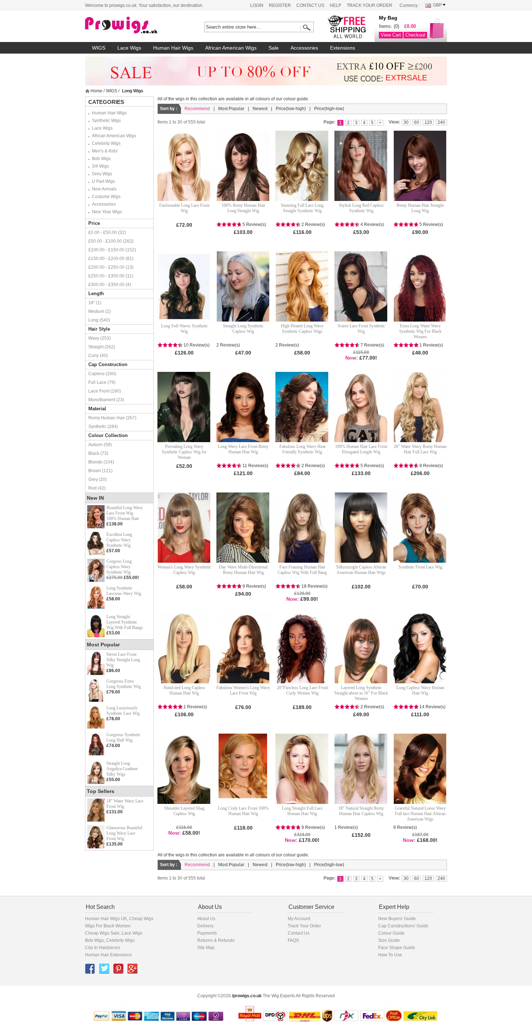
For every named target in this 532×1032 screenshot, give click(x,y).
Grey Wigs (102, 173)
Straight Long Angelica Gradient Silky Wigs (122, 769)
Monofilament (101, 399)
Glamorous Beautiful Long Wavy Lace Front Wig (124, 833)
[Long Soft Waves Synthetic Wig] (184, 286)
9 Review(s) (254, 586)
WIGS (111, 90)
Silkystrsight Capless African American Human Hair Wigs (361, 570)
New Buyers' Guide (397, 918)
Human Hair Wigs (109, 113)
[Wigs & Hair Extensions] (134, 25)
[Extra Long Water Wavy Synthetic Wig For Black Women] (420, 286)
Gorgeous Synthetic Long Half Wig (123, 737)
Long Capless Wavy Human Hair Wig (420, 690)
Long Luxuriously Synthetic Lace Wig (123, 710)
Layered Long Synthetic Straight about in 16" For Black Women (361, 693)
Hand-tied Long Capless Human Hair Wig (184, 690)
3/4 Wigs (100, 166)
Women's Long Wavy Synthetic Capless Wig (184, 570)
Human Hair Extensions (108, 954)
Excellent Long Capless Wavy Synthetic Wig (119, 540)
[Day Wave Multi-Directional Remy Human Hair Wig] (243, 527)
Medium (96, 311)
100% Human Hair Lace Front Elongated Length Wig (361, 449)
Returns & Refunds (216, 940)
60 (416, 122)
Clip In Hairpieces (102, 947)
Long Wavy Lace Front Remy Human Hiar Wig (243, 449)
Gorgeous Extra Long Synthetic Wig (123, 684)
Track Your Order (369, 5)
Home (96, 90)
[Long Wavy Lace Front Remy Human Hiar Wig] (243, 407)
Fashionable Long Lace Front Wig (184, 208)
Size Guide (389, 940)
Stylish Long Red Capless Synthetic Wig (361, 208)
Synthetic (97, 426)
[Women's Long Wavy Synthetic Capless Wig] (184, 527)
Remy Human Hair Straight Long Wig (420, 208)
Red (92, 488)
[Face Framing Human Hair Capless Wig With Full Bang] (302, 527)
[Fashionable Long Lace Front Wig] (184, 166)
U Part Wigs (103, 181)
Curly (93, 355)
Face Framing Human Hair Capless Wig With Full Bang (302, 570)
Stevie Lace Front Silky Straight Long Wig (123, 660)
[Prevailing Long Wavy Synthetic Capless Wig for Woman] (184, 407)
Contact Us (310, 5)
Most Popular (231, 108)
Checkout (415, 35)
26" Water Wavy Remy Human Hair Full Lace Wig (420, 449)
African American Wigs (114, 135)
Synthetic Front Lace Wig (420, 567)
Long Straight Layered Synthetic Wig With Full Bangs (124, 622)
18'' (91, 302)
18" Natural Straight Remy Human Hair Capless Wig (361, 811)
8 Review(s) (431, 465)
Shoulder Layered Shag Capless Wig (184, 811)
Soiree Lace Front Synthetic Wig (361, 328)
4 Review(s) (372, 224)
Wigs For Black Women (108, 925)
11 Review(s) (255, 465)
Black (93, 453)
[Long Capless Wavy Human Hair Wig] (420, 648)
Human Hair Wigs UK (106, 918)
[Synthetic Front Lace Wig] (420, 527)
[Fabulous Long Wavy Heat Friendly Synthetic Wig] (302, 407)
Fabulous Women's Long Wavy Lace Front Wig (243, 690)
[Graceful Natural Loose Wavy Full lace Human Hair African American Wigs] (420, 769)
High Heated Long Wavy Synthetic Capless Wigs (302, 328)
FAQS (293, 940)
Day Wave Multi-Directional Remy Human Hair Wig (243, 570)
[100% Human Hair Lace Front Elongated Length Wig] (361, 407)
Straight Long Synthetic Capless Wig (243, 328)
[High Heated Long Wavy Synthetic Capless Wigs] (302, 286)
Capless (96, 373)
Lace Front (98, 391)
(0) (396, 26)
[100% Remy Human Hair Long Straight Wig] (243, 166)
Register (280, 5)
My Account (299, 918)
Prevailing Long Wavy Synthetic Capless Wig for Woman (184, 452)
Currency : (410, 5)
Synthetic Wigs (106, 120)
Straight (96, 346)
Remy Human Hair (106, 417)
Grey (93, 479)
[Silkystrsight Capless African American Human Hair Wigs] (361, 527)
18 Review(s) (314, 586)
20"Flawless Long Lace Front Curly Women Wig (302, 690)
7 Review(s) (372, 345)
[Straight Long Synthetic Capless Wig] (243, 286)
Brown (94, 470)
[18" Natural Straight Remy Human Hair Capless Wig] (361, 769)
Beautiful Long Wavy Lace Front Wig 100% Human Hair (124, 513)
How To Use (390, 954)
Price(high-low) (329, 108)
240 (441, 122)
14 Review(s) (432, 706)
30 (406, 122)
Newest (260, 108)
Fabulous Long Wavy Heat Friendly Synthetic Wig (302, 449)
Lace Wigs (102, 128)
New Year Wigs (107, 211)
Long (93, 320)
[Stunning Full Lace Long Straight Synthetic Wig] (302, 166)
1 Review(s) (431, 345)
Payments (207, 933)
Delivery (205, 925)
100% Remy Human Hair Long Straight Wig (243, 208)
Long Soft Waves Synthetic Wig (184, 328)
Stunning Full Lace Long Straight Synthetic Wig (302, 208)
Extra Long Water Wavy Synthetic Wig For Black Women (420, 331)
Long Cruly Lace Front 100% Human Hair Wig (243, 811)
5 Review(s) (254, 224)
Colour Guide (391, 933)
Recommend (197, 108)
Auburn (95, 444)
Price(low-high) (291, 108)
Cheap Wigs (141, 918)
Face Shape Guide (396, 947)
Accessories (104, 204)
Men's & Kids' (105, 151)
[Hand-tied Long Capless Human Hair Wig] (184, 648)
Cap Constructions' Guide (403, 925)
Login (256, 5)
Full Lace (97, 382)
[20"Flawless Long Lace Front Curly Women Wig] (302, 648)
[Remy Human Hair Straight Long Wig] (420, 166)
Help (335, 5)
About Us (206, 918)
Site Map (206, 947)
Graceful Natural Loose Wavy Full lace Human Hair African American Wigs (420, 814)
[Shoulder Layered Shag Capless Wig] (184, 769)
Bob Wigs (101, 158)
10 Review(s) (196, 345)
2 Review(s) (313, 224)
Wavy (93, 338)
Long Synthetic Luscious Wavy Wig (123, 591)
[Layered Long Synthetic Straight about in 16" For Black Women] (361, 648)
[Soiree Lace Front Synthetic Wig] (361, 286)
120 (428, 122)
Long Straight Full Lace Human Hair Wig (302, 811)
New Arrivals (104, 189)
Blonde (95, 462)
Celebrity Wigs (106, 143)
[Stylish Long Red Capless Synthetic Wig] (361, 166)
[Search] (305, 27)
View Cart (391, 35)
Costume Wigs (106, 196)
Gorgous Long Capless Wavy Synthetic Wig (119, 567)
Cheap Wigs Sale (102, 933)
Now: (351, 358)
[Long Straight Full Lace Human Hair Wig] (302, 769)
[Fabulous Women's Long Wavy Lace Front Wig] (243, 648)
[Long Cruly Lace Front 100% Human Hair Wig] (243, 769)
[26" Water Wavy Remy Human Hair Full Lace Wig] (420, 407)
